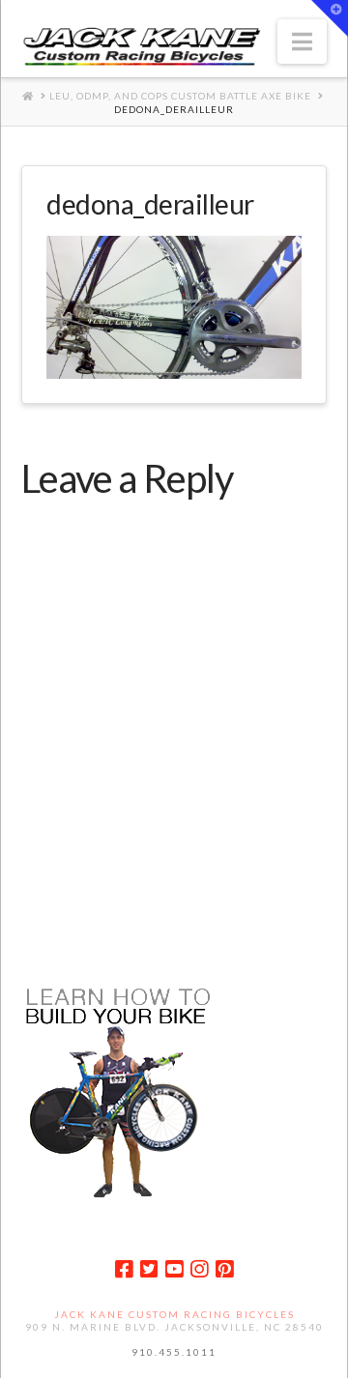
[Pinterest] (224, 1269)
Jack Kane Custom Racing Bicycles (174, 1314)
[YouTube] (174, 1269)
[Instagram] (199, 1269)
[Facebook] (123, 1269)
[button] (302, 41)
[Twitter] (149, 1269)
